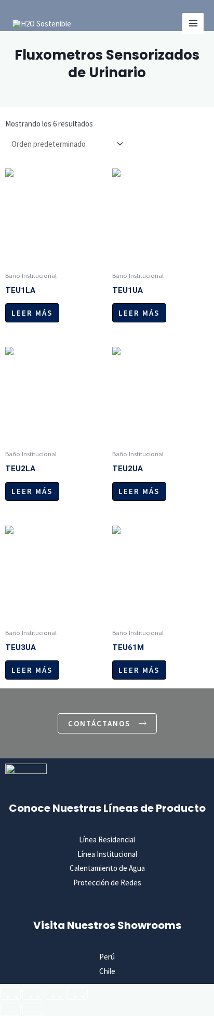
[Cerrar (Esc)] (77, 993)
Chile (107, 971)
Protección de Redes (107, 882)
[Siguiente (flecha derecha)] (32, 1010)
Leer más (31, 313)
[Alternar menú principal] (193, 23)
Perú (107, 957)
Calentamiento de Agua (107, 868)
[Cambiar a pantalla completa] (32, 993)
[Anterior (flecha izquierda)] (10, 1010)
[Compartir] (55, 993)
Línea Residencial (107, 839)
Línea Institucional (107, 854)
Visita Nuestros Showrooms (107, 925)
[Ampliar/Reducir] (10, 993)
